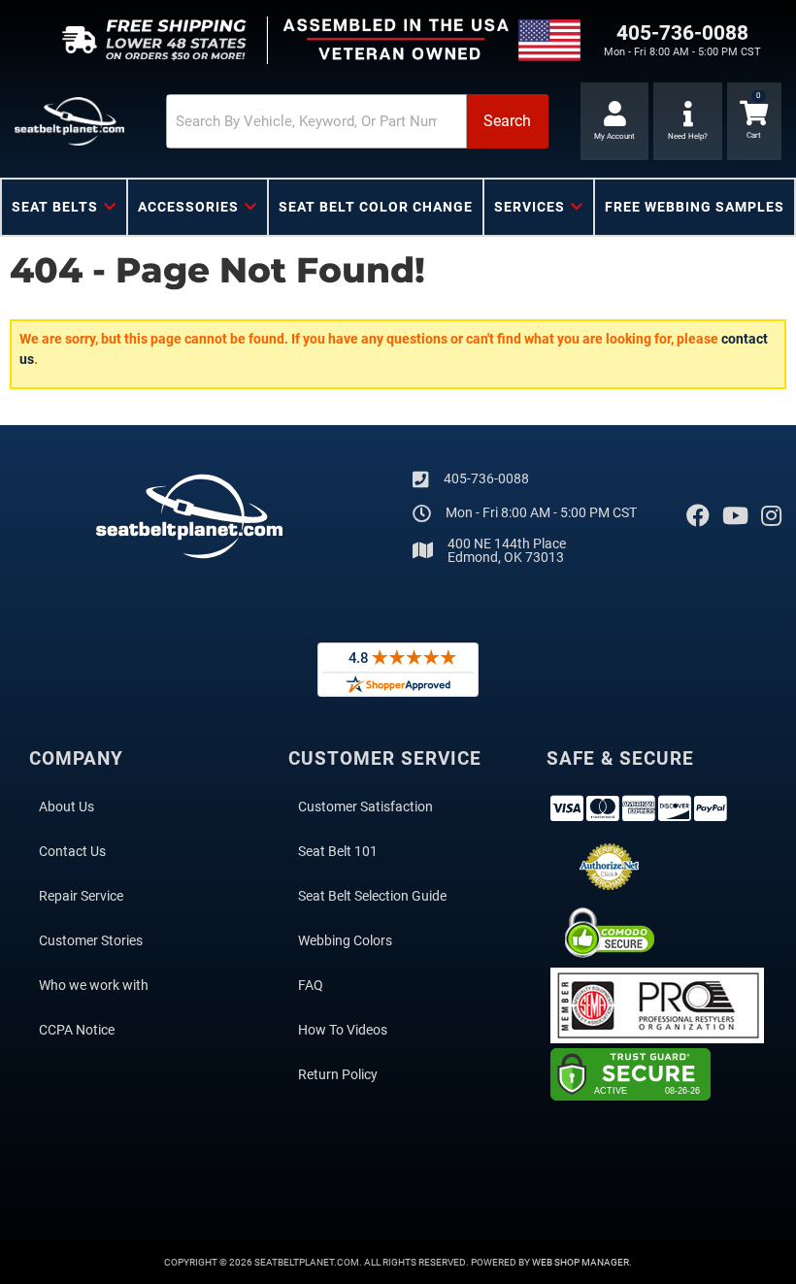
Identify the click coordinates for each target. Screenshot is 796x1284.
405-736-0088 (486, 478)
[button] (357, 121)
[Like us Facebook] (698, 516)
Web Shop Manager (580, 1262)
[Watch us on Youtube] (735, 516)
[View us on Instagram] (771, 516)
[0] (754, 121)
